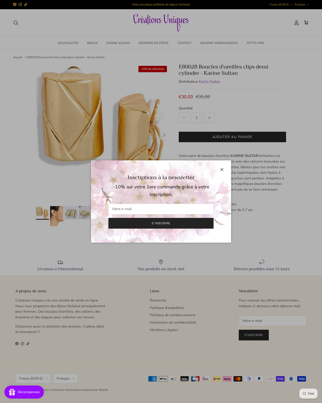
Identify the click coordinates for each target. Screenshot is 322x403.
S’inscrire (161, 223)
